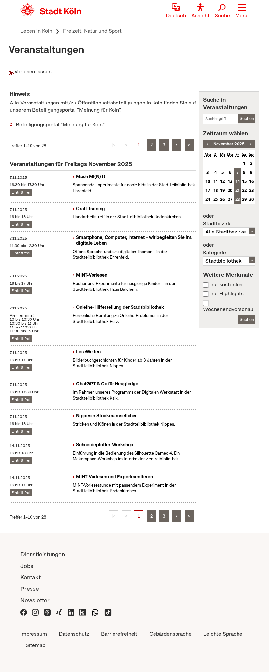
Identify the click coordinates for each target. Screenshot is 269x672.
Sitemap (35, 645)
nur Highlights (227, 293)
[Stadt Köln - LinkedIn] (71, 611)
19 (222, 190)
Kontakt (30, 577)
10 (207, 181)
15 (244, 181)
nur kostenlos (226, 284)
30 (251, 199)
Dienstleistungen (42, 554)
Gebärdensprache (170, 633)
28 (237, 199)
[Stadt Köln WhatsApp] (95, 611)
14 (237, 181)
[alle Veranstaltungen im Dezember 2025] (250, 144)
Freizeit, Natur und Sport (92, 31)
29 (244, 199)
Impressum (33, 633)
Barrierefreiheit (119, 633)
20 (230, 190)
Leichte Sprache (222, 633)
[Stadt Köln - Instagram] (35, 611)
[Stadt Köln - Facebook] (23, 611)
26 (222, 199)
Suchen (247, 118)
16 (251, 181)
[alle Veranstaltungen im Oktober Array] (207, 144)
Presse (29, 588)
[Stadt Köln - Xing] (59, 611)
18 (215, 190)
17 (207, 190)
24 (207, 199)
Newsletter (35, 600)
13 (230, 181)
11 (215, 181)
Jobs (26, 565)
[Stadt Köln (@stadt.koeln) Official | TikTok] (108, 611)
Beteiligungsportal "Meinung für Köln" (60, 124)
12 (222, 181)
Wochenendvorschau (228, 309)
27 (230, 199)
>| (189, 145)
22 (244, 190)
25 (215, 199)
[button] (242, 11)
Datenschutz (74, 633)
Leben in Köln (36, 31)
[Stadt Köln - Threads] (47, 611)
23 (251, 190)
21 (237, 190)
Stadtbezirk (216, 220)
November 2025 (229, 144)
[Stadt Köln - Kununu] (82, 611)
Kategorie (214, 249)
